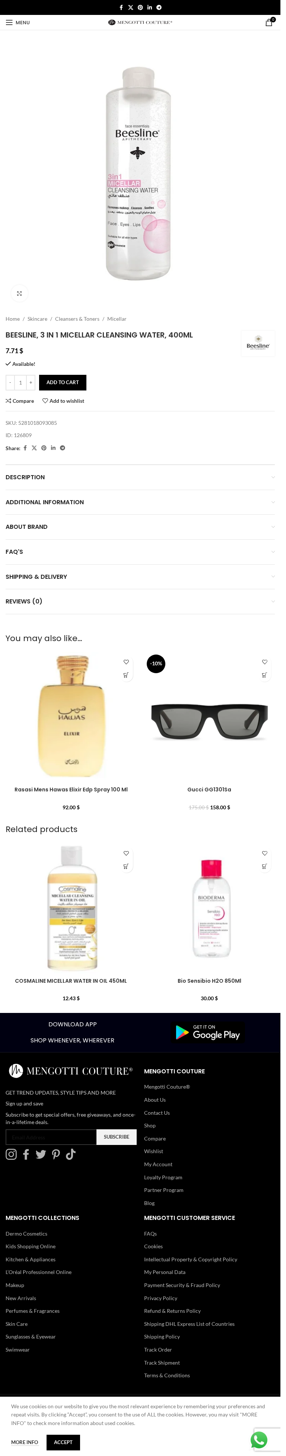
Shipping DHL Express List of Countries (189, 1324)
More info (25, 1442)
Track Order (158, 1349)
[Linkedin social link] (149, 8)
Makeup (15, 1285)
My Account (158, 1164)
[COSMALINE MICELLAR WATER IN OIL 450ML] (71, 908)
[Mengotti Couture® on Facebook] (27, 1158)
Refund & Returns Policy (172, 1311)
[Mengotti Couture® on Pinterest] (57, 1158)
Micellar (117, 319)
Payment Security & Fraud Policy (182, 1285)
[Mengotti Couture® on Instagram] (13, 1158)
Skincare (37, 319)
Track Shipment (162, 1362)
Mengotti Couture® (167, 1086)
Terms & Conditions (167, 1375)
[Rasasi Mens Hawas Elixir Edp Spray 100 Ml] (71, 717)
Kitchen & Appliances (30, 1259)
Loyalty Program (163, 1177)
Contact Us (157, 1113)
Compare (155, 1138)
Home (13, 319)
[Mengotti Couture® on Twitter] (42, 1158)
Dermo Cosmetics (26, 1233)
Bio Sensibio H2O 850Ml (209, 981)
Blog (149, 1203)
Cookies (153, 1246)
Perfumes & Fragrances (33, 1311)
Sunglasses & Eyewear (31, 1336)
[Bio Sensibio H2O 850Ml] (209, 908)
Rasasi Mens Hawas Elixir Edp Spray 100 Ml (71, 789)
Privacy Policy (160, 1298)
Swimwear (18, 1349)
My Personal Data (164, 1272)
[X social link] (131, 8)
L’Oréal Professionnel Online (39, 1272)
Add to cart (63, 382)
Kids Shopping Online (30, 1246)
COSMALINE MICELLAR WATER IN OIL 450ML (71, 981)
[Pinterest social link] (140, 8)
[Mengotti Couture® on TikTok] (72, 1158)
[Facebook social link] (121, 8)
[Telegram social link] (159, 8)
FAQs (150, 1233)
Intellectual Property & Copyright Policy (190, 1259)
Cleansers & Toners (77, 319)
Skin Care (17, 1324)
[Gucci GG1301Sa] (209, 717)
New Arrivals (21, 1298)
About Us (155, 1099)
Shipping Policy (162, 1336)
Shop (150, 1125)
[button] (126, 675)
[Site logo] (140, 22)
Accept (63, 1442)
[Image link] (208, 1032)
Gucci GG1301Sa (209, 789)
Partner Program (164, 1190)
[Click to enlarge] (19, 293)
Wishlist (153, 1151)
